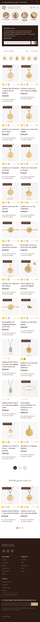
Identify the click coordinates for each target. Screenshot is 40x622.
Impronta (4, 590)
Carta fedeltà (5, 568)
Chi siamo (4, 559)
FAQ (22, 562)
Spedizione (24, 565)
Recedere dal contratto (9, 594)
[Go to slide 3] (22, 528)
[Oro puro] (15, 15)
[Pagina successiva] (25, 468)
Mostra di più (7, 38)
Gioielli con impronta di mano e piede (17, 43)
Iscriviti (34, 604)
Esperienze (5, 562)
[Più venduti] (6, 15)
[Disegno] (34, 15)
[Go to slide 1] (17, 528)
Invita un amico (6, 571)
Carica (23, 571)
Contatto (23, 559)
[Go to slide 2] (20, 528)
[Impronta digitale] (25, 15)
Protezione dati (6, 587)
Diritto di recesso (6, 582)
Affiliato (4, 574)
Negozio (4, 565)
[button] (37, 7)
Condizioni (5, 584)
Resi (22, 568)
